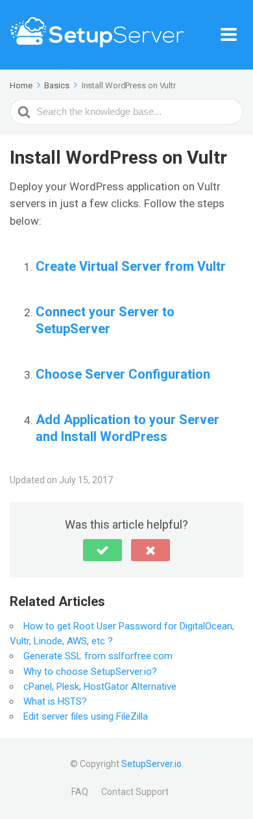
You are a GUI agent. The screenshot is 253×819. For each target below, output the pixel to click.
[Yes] (102, 550)
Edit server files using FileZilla (85, 716)
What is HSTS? (55, 701)
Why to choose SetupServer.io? (90, 671)
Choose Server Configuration (123, 374)
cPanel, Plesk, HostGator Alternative (99, 686)
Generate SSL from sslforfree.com (98, 656)
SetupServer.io (151, 764)
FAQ (79, 792)
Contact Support (135, 792)
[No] (150, 550)
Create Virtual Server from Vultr (131, 266)
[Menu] (232, 35)
